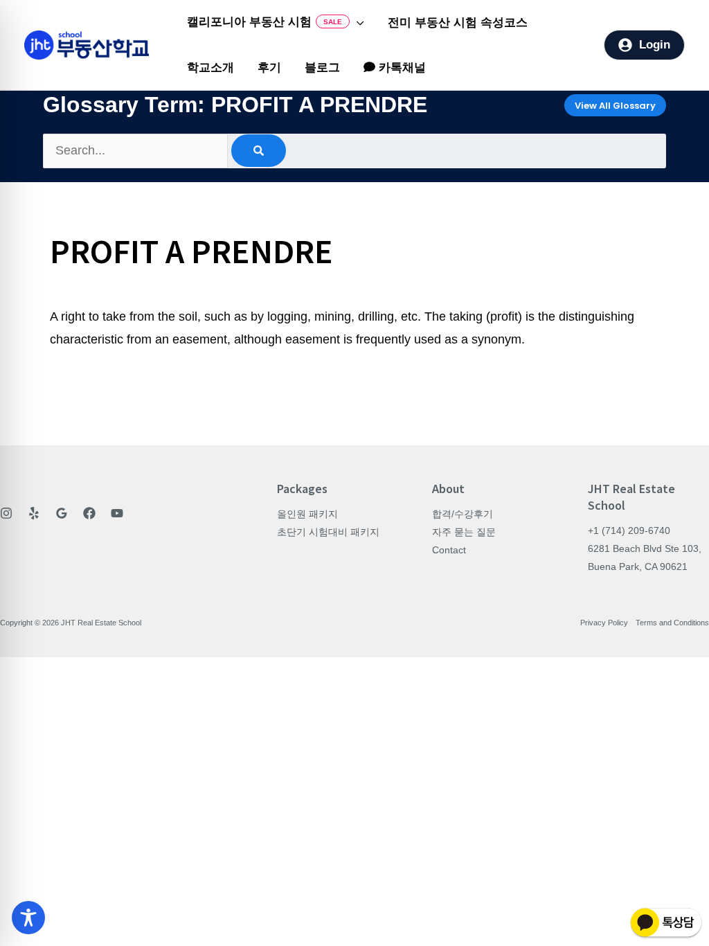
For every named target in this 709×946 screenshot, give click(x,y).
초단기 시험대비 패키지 (328, 531)
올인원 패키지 (307, 513)
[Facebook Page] (89, 513)
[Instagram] (6, 513)
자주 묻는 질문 (464, 531)
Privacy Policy (604, 622)
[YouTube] (117, 513)
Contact (449, 549)
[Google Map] (61, 513)
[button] (357, 23)
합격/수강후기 (462, 513)
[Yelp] (34, 513)
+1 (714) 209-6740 (629, 530)
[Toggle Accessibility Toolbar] (28, 918)
